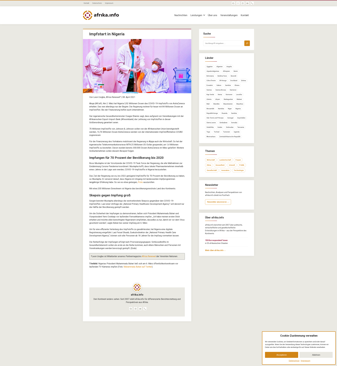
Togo (208, 132)
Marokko (216, 104)
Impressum (305, 361)
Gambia (228, 85)
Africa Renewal (149, 256)
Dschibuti (233, 81)
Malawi (239, 99)
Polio (140, 182)
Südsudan (230, 127)
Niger (230, 109)
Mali (208, 104)
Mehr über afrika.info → (215, 250)
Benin (236, 71)
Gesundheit (219, 165)
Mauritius (239, 104)
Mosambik (210, 109)
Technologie (239, 170)
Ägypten (210, 67)
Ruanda (224, 113)
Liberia (209, 99)
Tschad (216, 132)
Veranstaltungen (229, 15)
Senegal (230, 118)
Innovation (225, 170)
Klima (209, 165)
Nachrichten (180, 15)
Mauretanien (228, 104)
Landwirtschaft (225, 160)
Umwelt (232, 165)
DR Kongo (223, 81)
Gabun (219, 85)
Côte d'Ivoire (211, 81)
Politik (241, 165)
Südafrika (210, 127)
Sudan (219, 127)
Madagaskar (228, 99)
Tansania (240, 127)
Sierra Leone (211, 123)
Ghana (237, 85)
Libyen (217, 99)
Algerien (219, 67)
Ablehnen (316, 355)
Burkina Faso (222, 76)
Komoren (229, 94)
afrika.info (137, 294)
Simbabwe (223, 123)
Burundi (233, 76)
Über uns (212, 15)
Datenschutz (294, 361)
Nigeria (238, 109)
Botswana (210, 76)
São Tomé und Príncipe (215, 118)
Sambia (234, 113)
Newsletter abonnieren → (218, 202)
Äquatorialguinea (213, 71)
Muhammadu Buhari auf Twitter (138, 266)
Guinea (209, 90)
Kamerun (233, 90)
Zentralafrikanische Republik (229, 137)
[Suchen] (247, 43)
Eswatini (210, 85)
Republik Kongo (212, 113)
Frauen (238, 160)
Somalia (234, 123)
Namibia (221, 109)
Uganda (236, 132)
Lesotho (239, 94)
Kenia (220, 94)
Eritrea (243, 81)
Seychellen (241, 118)
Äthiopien (226, 71)
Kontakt (86, 3)
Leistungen (196, 15)
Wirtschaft (211, 160)
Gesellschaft (212, 170)
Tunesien (226, 132)
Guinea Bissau (220, 90)
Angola (229, 67)
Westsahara (211, 137)
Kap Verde (210, 94)
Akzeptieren (281, 355)
